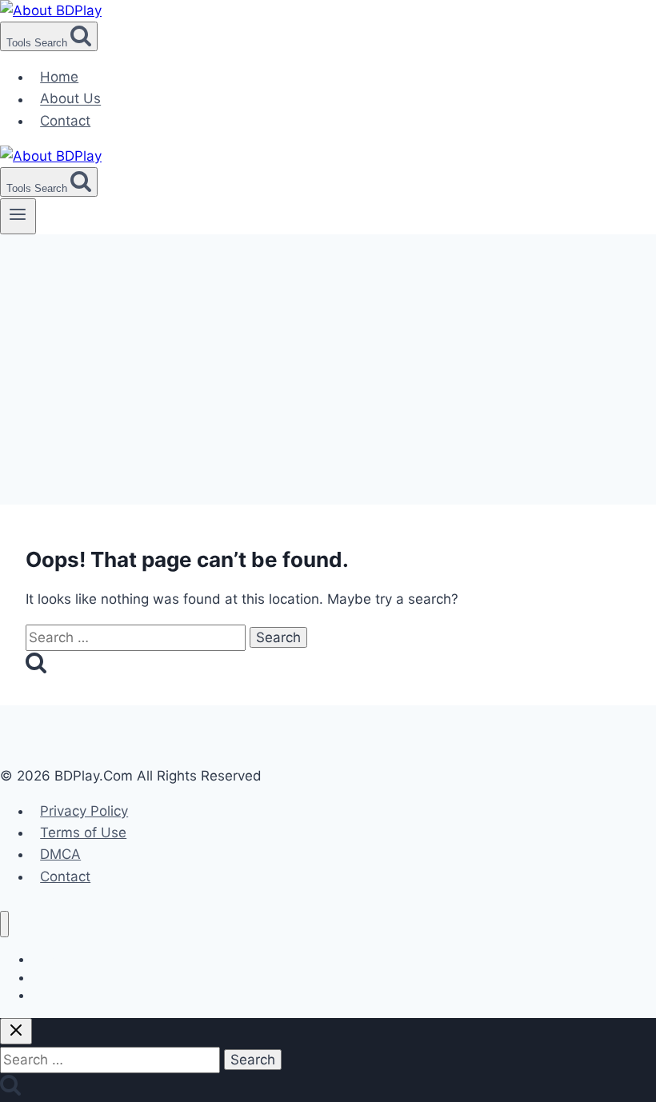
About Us (70, 99)
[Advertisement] (328, 354)
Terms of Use (83, 832)
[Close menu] (4, 924)
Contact (65, 121)
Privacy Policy (84, 811)
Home (59, 77)
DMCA (60, 854)
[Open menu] (18, 216)
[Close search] (16, 1031)
